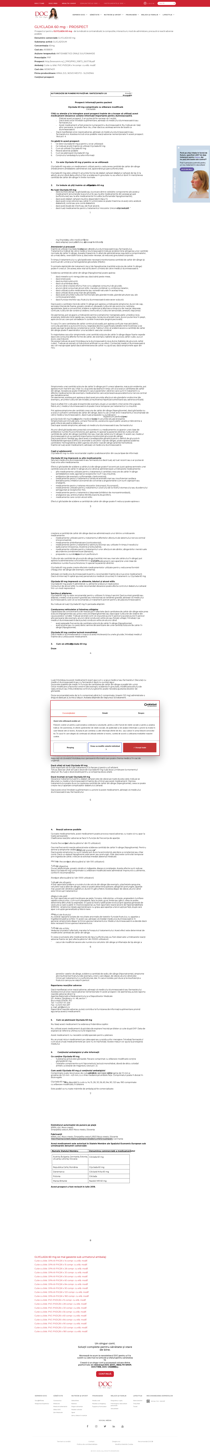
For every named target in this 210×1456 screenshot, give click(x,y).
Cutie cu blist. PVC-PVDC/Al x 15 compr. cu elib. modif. (60, 1300)
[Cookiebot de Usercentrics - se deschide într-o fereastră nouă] (146, 705)
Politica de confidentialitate (87, 1444)
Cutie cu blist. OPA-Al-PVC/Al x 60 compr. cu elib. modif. (61, 1280)
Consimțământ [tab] (68, 713)
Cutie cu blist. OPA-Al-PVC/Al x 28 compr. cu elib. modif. (61, 1268)
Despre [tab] (141, 713)
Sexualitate (114, 1408)
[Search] (174, 3)
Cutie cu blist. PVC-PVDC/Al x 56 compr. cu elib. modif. (61, 1312)
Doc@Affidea (39, 1400)
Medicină (56, 1403)
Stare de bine (137, 1400)
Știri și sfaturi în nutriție (79, 1415)
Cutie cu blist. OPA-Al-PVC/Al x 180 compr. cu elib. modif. (62, 1296)
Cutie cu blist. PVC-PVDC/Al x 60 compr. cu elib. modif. (61, 1316)
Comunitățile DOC (89, 3)
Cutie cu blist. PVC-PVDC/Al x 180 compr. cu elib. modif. (61, 1331)
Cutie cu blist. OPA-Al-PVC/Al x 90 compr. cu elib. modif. (61, 1288)
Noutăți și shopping (99, 1403)
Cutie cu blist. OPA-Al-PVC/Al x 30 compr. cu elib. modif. (61, 1272)
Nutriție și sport (113, 15)
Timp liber (136, 1403)
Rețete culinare (76, 1409)
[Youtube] (122, 1426)
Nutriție (74, 1403)
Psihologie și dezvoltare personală (119, 1405)
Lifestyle (168, 15)
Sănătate (95, 15)
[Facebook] (87, 1426)
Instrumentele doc (114, 3)
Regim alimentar (77, 1406)
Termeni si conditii (64, 1441)
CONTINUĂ (105, 1374)
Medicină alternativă (60, 1406)
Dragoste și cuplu (116, 1400)
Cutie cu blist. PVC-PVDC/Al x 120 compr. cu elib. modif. (61, 1327)
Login (151, 3)
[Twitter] (105, 1426)
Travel (135, 1406)
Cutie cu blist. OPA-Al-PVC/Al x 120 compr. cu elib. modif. (62, 1292)
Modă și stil (96, 1400)
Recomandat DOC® (145, 1441)
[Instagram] (96, 1426)
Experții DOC (79, 15)
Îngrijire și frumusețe (99, 1406)
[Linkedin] (114, 1426)
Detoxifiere (75, 1400)
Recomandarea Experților (160, 1396)
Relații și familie (150, 15)
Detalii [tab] (105, 713)
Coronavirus (57, 1400)
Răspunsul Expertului (42, 1403)
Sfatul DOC (57, 1409)
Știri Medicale (58, 1412)
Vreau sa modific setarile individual (105, 746)
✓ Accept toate (139, 747)
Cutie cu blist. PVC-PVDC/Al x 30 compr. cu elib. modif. (61, 1308)
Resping (70, 747)
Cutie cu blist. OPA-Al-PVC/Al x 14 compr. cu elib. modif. (61, 1261)
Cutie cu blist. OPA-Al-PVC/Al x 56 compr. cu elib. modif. (61, 1276)
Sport (73, 1412)
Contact (91, 1441)
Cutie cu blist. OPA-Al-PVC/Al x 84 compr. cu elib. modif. (61, 1284)
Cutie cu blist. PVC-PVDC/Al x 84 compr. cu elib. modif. (61, 1320)
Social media (105, 1420)
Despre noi (116, 1441)
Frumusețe (131, 15)
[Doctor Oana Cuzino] (47, 15)
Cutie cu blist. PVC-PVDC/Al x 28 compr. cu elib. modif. (61, 1304)
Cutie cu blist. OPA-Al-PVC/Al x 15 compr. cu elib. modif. (61, 1264)
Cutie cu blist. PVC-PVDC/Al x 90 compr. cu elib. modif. (61, 1323)
